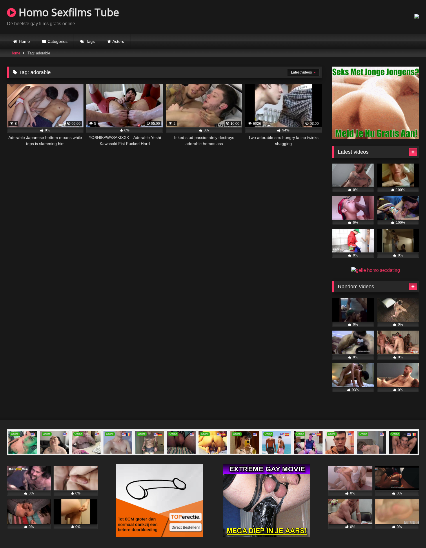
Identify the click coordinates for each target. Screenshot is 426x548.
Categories (58, 41)
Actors (118, 41)
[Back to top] (408, 530)
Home (24, 41)
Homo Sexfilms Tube (67, 12)
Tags (90, 41)
